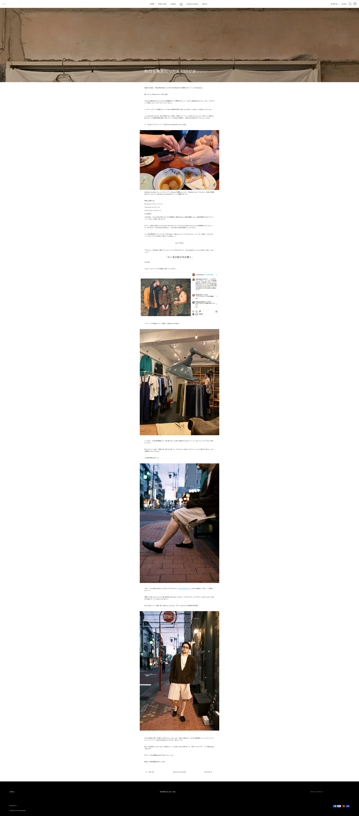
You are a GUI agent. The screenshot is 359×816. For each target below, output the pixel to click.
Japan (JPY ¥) (12, 805)
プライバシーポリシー (316, 791)
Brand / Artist (162, 4)
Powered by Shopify (20, 810)
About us (204, 4)
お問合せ (12, 791)
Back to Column (179, 772)
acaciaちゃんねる (192, 4)
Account (343, 4)
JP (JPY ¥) (334, 4)
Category (173, 4)
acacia (14, 810)
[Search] (350, 4)
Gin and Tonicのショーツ (185, 588)
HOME (152, 4)
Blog (181, 4)
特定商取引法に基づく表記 (168, 791)
